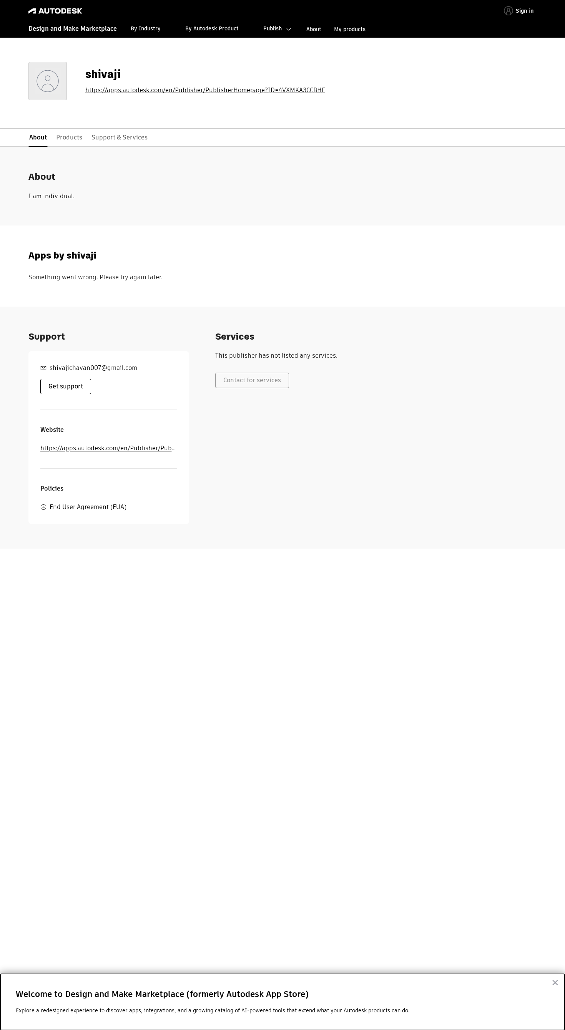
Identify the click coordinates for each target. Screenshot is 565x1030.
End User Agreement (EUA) (88, 507)
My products (350, 29)
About (313, 29)
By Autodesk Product (212, 28)
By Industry (146, 28)
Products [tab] (69, 137)
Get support (65, 386)
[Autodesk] (55, 11)
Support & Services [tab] (119, 137)
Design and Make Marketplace (72, 28)
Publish (272, 28)
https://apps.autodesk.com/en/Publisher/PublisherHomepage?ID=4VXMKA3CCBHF (205, 90)
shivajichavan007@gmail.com (93, 367)
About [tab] (38, 137)
